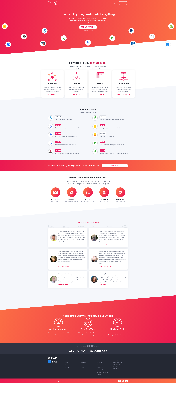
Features (74, 3)
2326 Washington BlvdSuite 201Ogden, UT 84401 (119, 366)
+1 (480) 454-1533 (118, 360)
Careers (67, 362)
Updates (99, 374)
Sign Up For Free (88, 27)
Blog (66, 365)
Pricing (99, 3)
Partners (99, 360)
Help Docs (99, 365)
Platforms (83, 362)
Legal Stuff (100, 367)
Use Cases (91, 3)
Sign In (115, 3)
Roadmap (99, 369)
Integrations (83, 3)
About (66, 360)
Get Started (123, 3)
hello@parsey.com (117, 362)
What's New (107, 3)
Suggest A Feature (101, 372)
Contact (67, 367)
